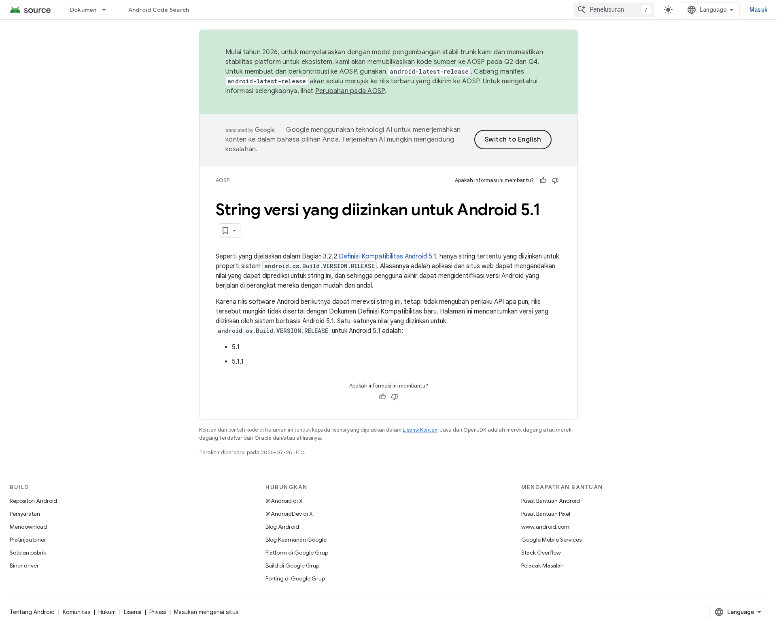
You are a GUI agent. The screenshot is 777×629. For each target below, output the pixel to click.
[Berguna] (543, 180)
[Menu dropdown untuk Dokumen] (108, 9)
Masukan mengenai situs (206, 612)
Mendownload (28, 526)
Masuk (758, 9)
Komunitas (76, 612)
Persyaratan (25, 513)
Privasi (157, 612)
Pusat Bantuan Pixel (545, 513)
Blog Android (282, 526)
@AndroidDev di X (289, 513)
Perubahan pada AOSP (350, 91)
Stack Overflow (541, 552)
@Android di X (284, 500)
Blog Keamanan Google (296, 539)
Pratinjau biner (28, 539)
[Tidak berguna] (555, 180)
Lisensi (132, 612)
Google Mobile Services (551, 539)
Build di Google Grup (292, 565)
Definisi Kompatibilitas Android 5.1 (387, 256)
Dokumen (83, 9)
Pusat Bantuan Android (550, 500)
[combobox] (613, 9)
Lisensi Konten (420, 429)
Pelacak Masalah (542, 565)
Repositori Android (33, 500)
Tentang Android (32, 612)
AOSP (222, 180)
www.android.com (545, 526)
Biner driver (24, 565)
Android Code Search (158, 9)
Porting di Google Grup (295, 578)
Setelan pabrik (28, 552)
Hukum (107, 612)
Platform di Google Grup (296, 552)
